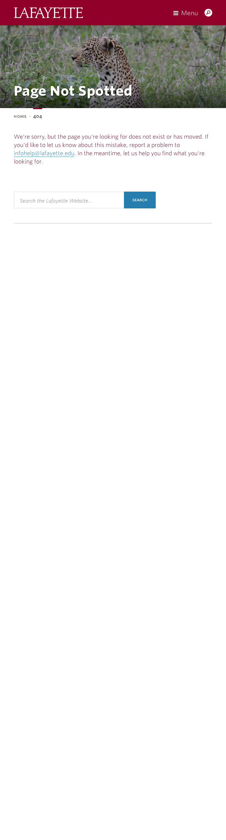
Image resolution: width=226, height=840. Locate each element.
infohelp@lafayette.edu (44, 153)
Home (20, 116)
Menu (189, 13)
